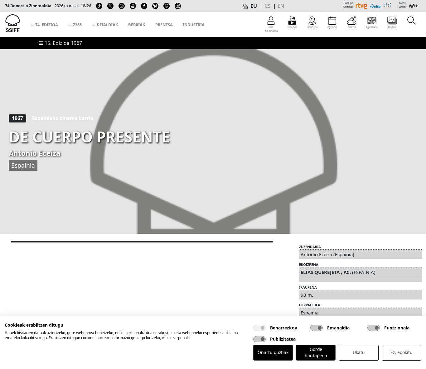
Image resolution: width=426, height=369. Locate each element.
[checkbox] (259, 328)
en (281, 5)
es (268, 5)
